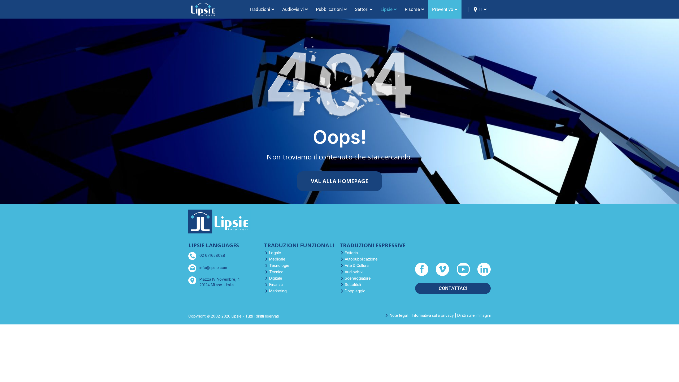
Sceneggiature (358, 278)
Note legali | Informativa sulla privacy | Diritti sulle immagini (440, 315)
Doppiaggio (355, 291)
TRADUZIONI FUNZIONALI (299, 245)
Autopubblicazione (361, 259)
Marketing (278, 291)
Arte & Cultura (357, 265)
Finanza (276, 284)
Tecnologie (279, 265)
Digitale (275, 278)
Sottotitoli (353, 284)
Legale (275, 252)
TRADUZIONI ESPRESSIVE (373, 245)
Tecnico (276, 272)
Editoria (351, 252)
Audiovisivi (354, 272)
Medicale (277, 259)
